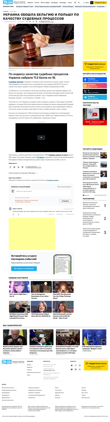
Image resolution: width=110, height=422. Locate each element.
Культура (57, 397)
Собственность (86, 397)
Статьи (37, 2)
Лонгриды (63, 2)
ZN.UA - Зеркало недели (95, 122)
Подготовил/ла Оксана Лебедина (22, 173)
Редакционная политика (34, 372)
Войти (87, 2)
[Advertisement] (32, 234)
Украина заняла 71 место (58, 155)
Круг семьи (85, 392)
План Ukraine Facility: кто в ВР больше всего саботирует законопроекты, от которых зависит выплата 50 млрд (91, 187)
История (84, 390)
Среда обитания (59, 392)
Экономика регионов (7, 400)
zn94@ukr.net (46, 374)
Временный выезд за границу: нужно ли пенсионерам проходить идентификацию (91, 205)
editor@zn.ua (52, 379)
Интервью (54, 2)
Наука (56, 387)
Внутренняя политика (8, 387)
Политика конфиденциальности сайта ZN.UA (96, 416)
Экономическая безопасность (36, 395)
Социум (84, 387)
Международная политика (9, 390)
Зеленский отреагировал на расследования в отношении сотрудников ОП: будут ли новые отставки (91, 232)
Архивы (29, 364)
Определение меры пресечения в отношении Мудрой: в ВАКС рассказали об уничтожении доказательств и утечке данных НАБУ (91, 218)
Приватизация (6, 397)
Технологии (58, 390)
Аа (92, 2)
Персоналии (31, 397)
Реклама (29, 370)
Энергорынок (5, 395)
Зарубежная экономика (35, 390)
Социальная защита (33, 387)
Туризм (84, 395)
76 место (40, 157)
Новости (30, 2)
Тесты (70, 2)
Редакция (29, 367)
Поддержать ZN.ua (100, 2)
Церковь (57, 395)
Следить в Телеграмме (25, 268)
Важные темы (8, 6)
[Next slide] (105, 6)
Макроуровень (6, 392)
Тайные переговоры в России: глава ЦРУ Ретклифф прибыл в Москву (90, 165)
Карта (28, 375)
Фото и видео (45, 2)
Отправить (65, 201)
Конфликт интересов (34, 392)
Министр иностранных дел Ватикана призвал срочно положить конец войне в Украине (91, 155)
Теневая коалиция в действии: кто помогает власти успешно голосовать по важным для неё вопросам (91, 175)
